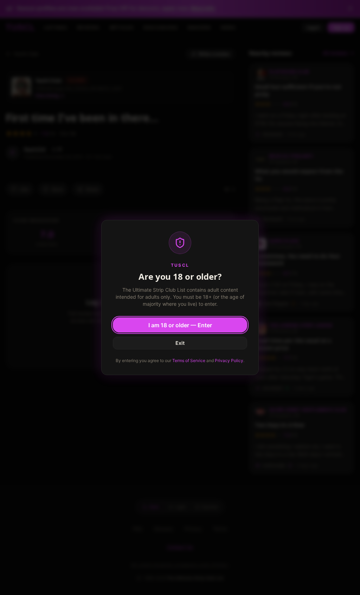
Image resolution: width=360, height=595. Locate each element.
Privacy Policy (229, 360)
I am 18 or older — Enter (180, 325)
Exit (180, 343)
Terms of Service (188, 360)
